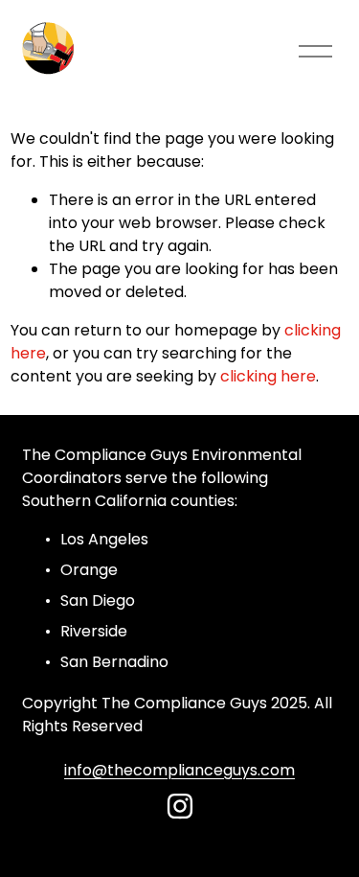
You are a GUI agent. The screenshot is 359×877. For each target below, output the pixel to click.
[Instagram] (180, 806)
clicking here (268, 376)
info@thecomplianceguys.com (179, 770)
